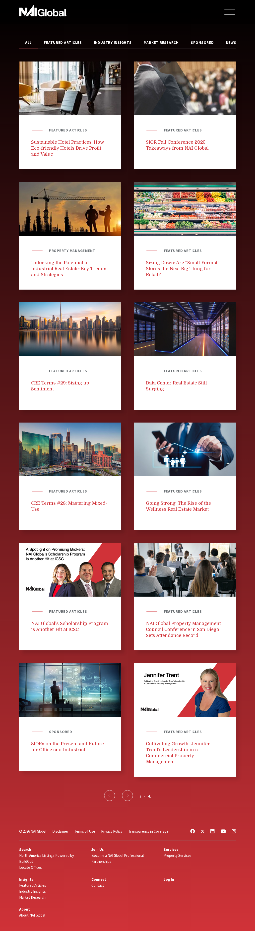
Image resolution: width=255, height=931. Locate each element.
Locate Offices (30, 867)
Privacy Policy (111, 831)
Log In (169, 879)
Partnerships (101, 861)
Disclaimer (60, 831)
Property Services (177, 855)
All (28, 42)
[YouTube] (223, 831)
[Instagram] (234, 831)
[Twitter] (202, 831)
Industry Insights (113, 42)
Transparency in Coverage (148, 831)
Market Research (161, 42)
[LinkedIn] (212, 831)
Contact (97, 885)
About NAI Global (32, 915)
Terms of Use (84, 831)
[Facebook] (192, 831)
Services (171, 849)
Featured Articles (63, 42)
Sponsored (202, 42)
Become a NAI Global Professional (117, 855)
